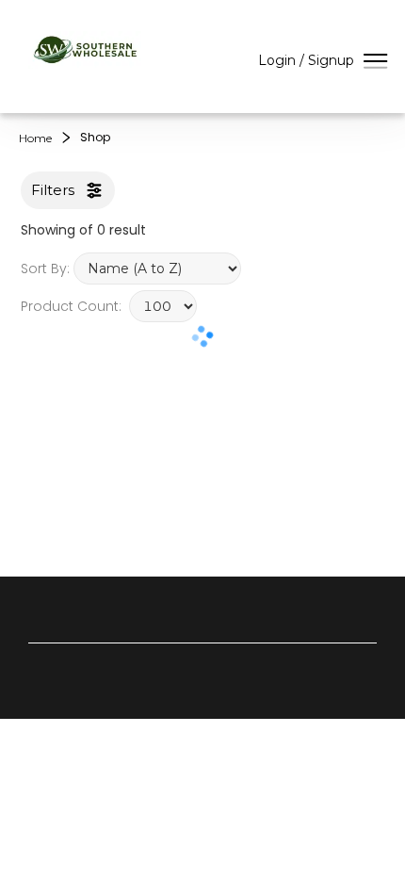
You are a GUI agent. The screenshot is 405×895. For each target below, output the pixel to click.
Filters (52, 190)
